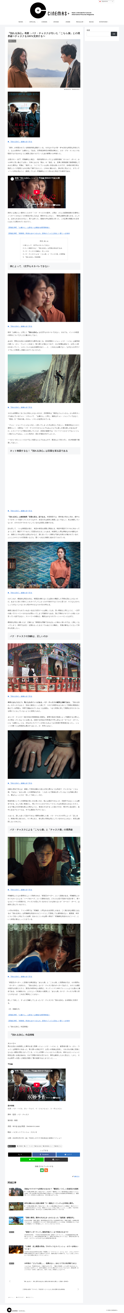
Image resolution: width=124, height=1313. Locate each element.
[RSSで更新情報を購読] (46, 1170)
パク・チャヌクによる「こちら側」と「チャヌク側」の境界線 (44, 254)
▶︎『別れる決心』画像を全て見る (20, 142)
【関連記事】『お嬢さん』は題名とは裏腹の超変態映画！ (29, 227)
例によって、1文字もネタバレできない (37, 245)
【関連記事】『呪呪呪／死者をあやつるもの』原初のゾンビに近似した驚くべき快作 (39, 233)
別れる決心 (39, 1146)
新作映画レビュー (48, 1146)
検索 (88, 30)
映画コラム (12, 1146)
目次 (41, 241)
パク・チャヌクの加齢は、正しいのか (36, 251)
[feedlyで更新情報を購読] (42, 1170)
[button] (56, 1160)
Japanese (104, 1)
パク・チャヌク (29, 1146)
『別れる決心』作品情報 (32, 257)
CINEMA (21, 1146)
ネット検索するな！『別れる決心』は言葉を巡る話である (43, 248)
